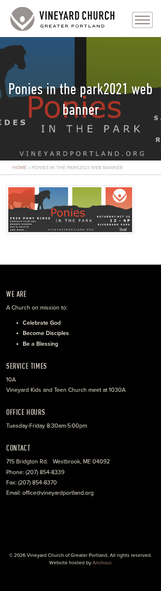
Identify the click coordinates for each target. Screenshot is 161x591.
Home (19, 167)
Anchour (101, 562)
